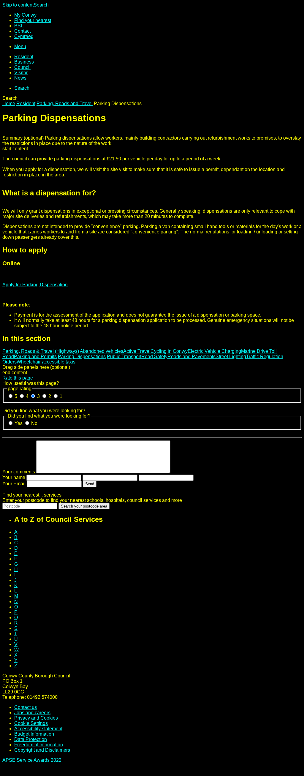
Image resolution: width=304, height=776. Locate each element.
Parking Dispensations (82, 356)
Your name (13, 477)
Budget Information (34, 734)
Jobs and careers (32, 712)
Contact (22, 31)
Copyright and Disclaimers (42, 750)
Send (89, 484)
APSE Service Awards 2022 (31, 760)
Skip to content (18, 4)
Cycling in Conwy (169, 351)
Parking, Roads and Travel (65, 103)
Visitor (21, 72)
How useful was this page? (30, 383)
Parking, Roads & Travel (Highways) (40, 351)
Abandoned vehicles (101, 351)
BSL (18, 25)
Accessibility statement (38, 728)
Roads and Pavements (191, 356)
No (34, 423)
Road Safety (154, 356)
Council (22, 67)
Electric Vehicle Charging (214, 351)
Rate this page (17, 377)
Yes (19, 423)
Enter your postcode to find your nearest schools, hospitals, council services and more (92, 500)
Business (24, 61)
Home (8, 103)
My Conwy (25, 15)
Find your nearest (32, 20)
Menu (20, 46)
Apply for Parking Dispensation (35, 284)
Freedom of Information (38, 744)
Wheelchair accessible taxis (46, 361)
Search (41, 4)
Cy (24, 36)
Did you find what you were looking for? (43, 410)
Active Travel (137, 351)
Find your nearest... (31, 494)
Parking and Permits (35, 356)
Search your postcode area (84, 506)
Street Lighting (231, 356)
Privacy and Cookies (36, 717)
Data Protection (30, 739)
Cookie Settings (31, 723)
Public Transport (124, 356)
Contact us (25, 707)
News (20, 77)
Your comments (18, 471)
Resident (23, 56)
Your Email (14, 483)
